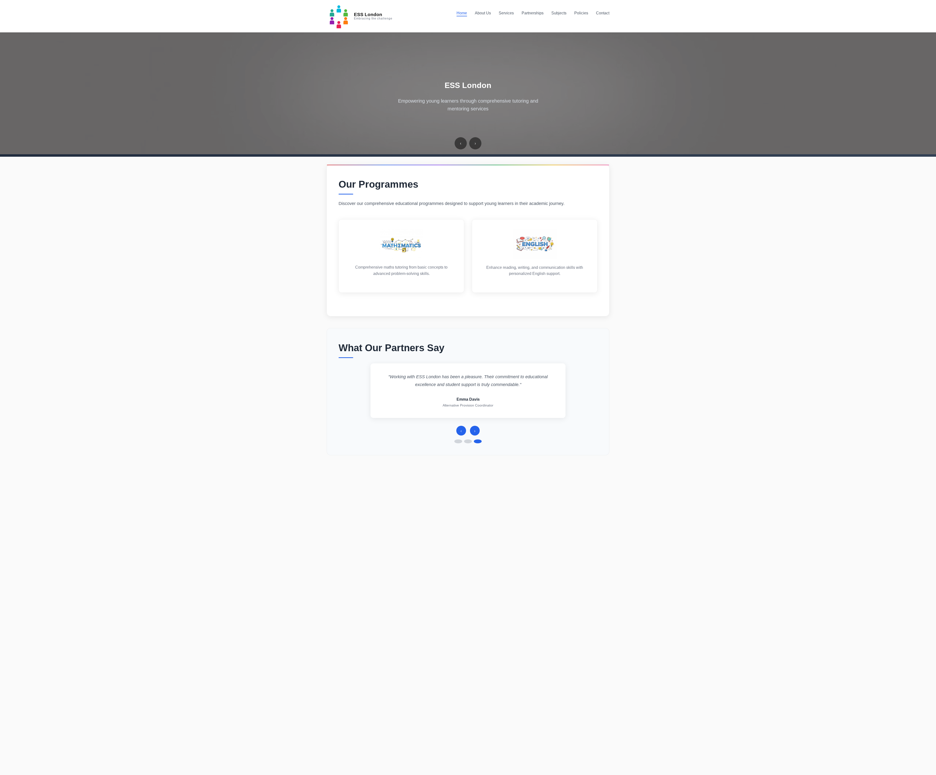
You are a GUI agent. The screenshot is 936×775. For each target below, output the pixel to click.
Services (506, 13)
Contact (602, 13)
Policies (581, 13)
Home (462, 13)
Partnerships (533, 13)
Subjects (558, 13)
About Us (483, 13)
